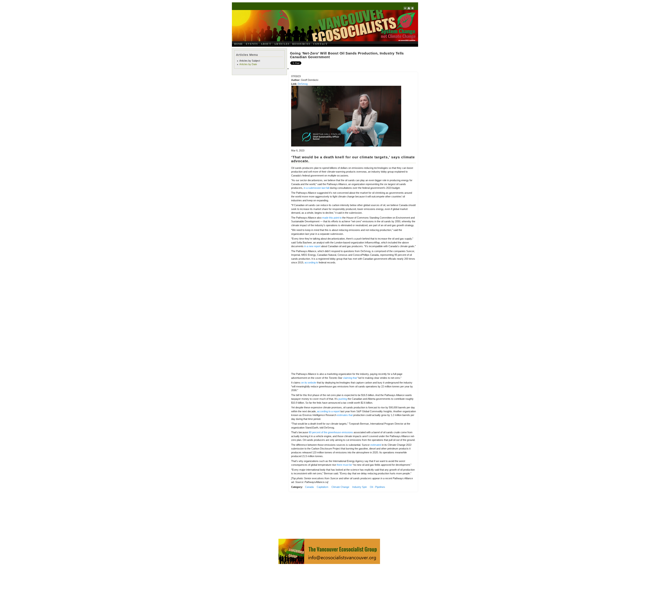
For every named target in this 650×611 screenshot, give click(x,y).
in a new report (312, 246)
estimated (375, 444)
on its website (308, 382)
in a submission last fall (316, 187)
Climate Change (340, 486)
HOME (238, 44)
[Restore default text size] (409, 9)
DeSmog (303, 83)
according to (311, 262)
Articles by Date (248, 64)
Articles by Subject (249, 60)
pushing (342, 398)
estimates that (345, 415)
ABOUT (266, 44)
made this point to (332, 217)
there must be (344, 464)
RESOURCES (301, 44)
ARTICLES (281, 44)
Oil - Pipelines (377, 486)
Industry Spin (359, 486)
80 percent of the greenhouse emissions (331, 432)
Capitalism (322, 486)
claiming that (350, 377)
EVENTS (252, 44)
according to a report (328, 411)
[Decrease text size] (405, 9)
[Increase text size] (413, 9)
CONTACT (320, 44)
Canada (309, 486)
